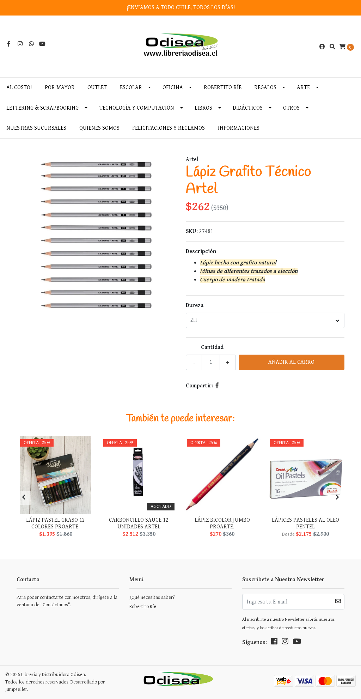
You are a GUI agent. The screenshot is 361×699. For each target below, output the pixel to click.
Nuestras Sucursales (36, 128)
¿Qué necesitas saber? (152, 597)
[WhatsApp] (31, 44)
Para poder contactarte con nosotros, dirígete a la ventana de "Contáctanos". (67, 601)
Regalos (265, 87)
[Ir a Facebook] (8, 44)
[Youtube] (42, 44)
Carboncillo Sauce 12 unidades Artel (139, 523)
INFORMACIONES (238, 128)
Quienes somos (99, 128)
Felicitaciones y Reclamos (168, 128)
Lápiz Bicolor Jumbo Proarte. (222, 523)
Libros (203, 108)
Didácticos (248, 108)
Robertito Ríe (222, 87)
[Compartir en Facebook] (217, 385)
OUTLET (97, 87)
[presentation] (24, 498)
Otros (291, 108)
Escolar (131, 87)
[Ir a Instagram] (20, 44)
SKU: (192, 231)
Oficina (173, 87)
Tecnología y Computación (136, 108)
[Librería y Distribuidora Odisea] (181, 46)
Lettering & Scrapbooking (42, 108)
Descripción (201, 251)
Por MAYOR (60, 87)
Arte (303, 87)
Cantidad (212, 347)
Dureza (194, 305)
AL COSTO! (19, 87)
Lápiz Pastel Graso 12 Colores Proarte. (55, 523)
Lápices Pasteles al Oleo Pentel (305, 523)
